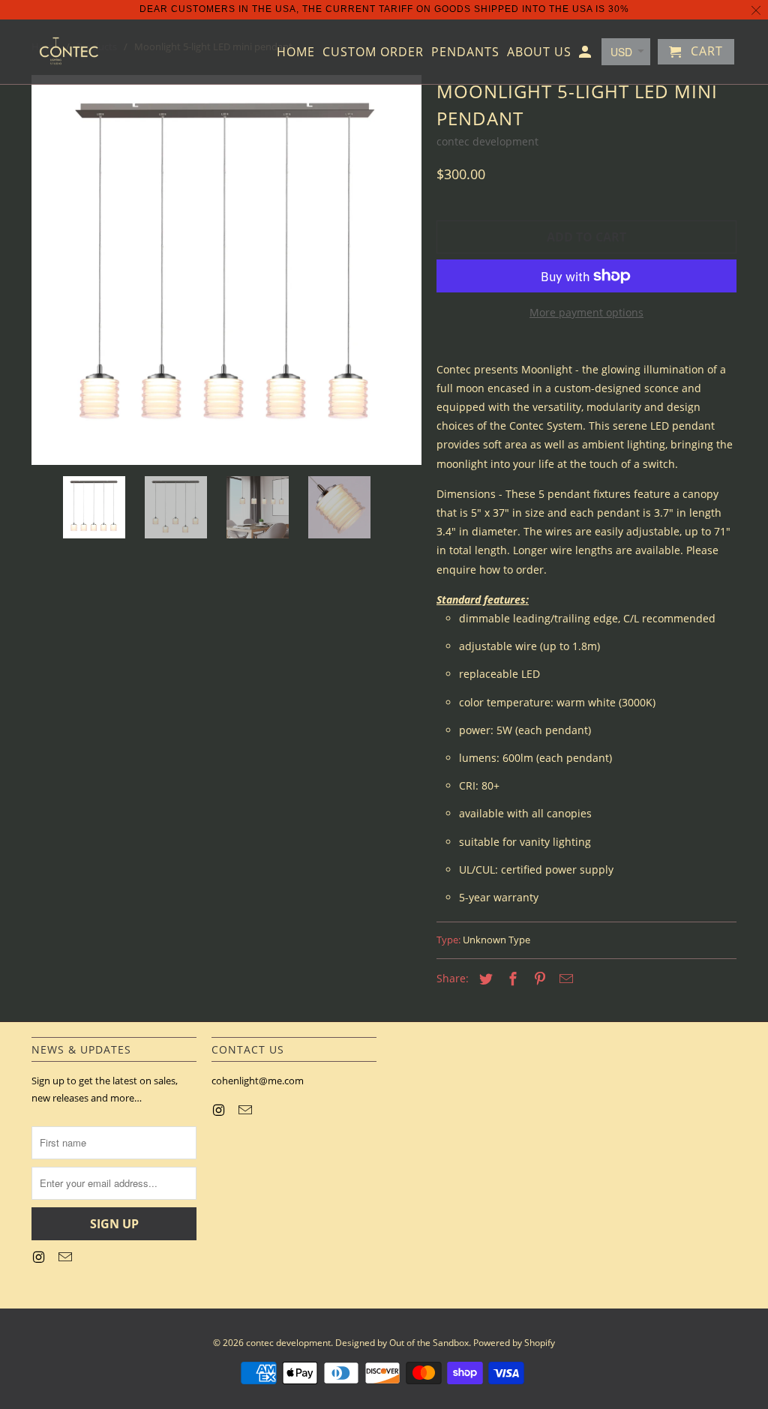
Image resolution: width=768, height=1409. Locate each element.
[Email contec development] (66, 1257)
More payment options (587, 312)
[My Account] (586, 54)
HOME (296, 52)
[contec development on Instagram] (40, 1257)
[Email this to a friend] (564, 979)
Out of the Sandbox (429, 1342)
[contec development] (69, 52)
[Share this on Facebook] (511, 979)
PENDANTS (465, 52)
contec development (487, 141)
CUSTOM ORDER (373, 52)
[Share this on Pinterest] (538, 979)
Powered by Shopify (514, 1342)
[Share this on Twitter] (484, 979)
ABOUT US (539, 52)
